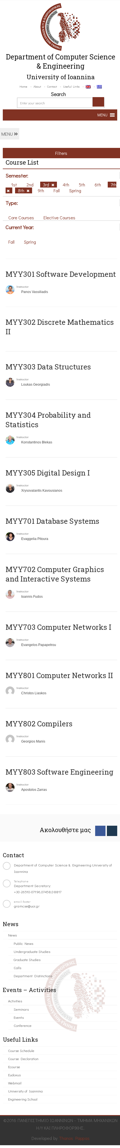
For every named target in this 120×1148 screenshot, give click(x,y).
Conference (23, 1025)
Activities (15, 1000)
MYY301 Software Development (61, 274)
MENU (7, 134)
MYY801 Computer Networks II (59, 675)
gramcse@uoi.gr (27, 906)
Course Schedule (21, 1050)
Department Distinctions (33, 975)
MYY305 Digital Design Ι (48, 472)
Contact (52, 86)
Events (19, 1017)
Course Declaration (23, 1058)
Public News (23, 943)
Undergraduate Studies (32, 951)
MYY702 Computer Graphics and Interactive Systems (55, 574)
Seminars (21, 1009)
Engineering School (22, 1099)
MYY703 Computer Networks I (58, 627)
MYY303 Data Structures (48, 366)
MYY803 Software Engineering (59, 772)
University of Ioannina (25, 1091)
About (37, 86)
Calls (17, 967)
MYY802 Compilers (39, 723)
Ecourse (14, 1066)
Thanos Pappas (74, 1138)
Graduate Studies (27, 959)
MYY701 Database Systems (52, 521)
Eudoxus (14, 1074)
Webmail (14, 1082)
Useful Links (71, 86)
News (12, 935)
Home (23, 86)
